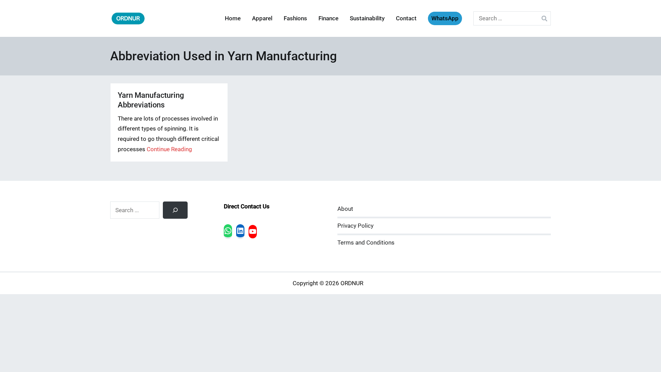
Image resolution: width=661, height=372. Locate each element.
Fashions (295, 18)
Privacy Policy (355, 226)
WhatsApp (445, 18)
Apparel (262, 18)
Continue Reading (169, 149)
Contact (406, 18)
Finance (328, 18)
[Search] (175, 210)
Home (233, 18)
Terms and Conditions (366, 242)
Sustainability (367, 18)
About (345, 209)
